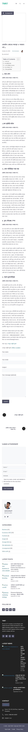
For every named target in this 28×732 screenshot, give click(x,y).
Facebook (4, 535)
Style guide (7, 729)
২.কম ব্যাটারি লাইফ (7, 63)
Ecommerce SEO (6, 532)
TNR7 (5, 3)
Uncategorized (8, 13)
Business (4, 529)
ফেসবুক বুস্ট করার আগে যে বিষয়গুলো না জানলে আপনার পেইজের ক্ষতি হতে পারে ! (18, 577)
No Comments (15, 51)
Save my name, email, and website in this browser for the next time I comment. (14, 481)
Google (4, 539)
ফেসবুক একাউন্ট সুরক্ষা (11, 343)
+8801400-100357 (13, 714)
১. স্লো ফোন (6, 61)
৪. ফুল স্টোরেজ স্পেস (8, 67)
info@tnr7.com (8, 718)
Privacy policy (20, 729)
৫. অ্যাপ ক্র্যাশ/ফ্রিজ (8, 69)
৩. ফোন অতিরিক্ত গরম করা (9, 65)
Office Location (16, 348)
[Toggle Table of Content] (17, 59)
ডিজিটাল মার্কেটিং (5, 551)
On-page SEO (5, 542)
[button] (20, 3)
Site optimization (6, 545)
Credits (13, 729)
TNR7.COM (21, 726)
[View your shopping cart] (16, 3)
